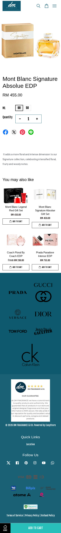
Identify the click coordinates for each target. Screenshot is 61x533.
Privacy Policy (32, 515)
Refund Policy (48, 515)
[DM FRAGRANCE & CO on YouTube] (43, 464)
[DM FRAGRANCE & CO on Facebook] (17, 464)
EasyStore (51, 425)
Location (30, 444)
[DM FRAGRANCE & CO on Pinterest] (26, 464)
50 (27, 108)
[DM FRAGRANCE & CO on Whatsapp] (52, 464)
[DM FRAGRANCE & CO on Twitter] (8, 464)
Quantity (8, 117)
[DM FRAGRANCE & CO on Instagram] (35, 464)
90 (19, 108)
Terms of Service (14, 515)
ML (4, 108)
